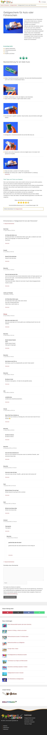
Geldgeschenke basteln (29, 718)
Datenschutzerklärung (12, 593)
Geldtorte (7, 174)
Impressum (5, 729)
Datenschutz (6, 727)
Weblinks (5, 725)
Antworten (7, 243)
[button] (39, 2)
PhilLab (5, 314)
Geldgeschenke (18, 209)
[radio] (19, 202)
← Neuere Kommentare (8, 223)
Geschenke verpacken (29, 721)
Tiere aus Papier (28, 723)
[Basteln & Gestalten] (7, 2)
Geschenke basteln (28, 720)
